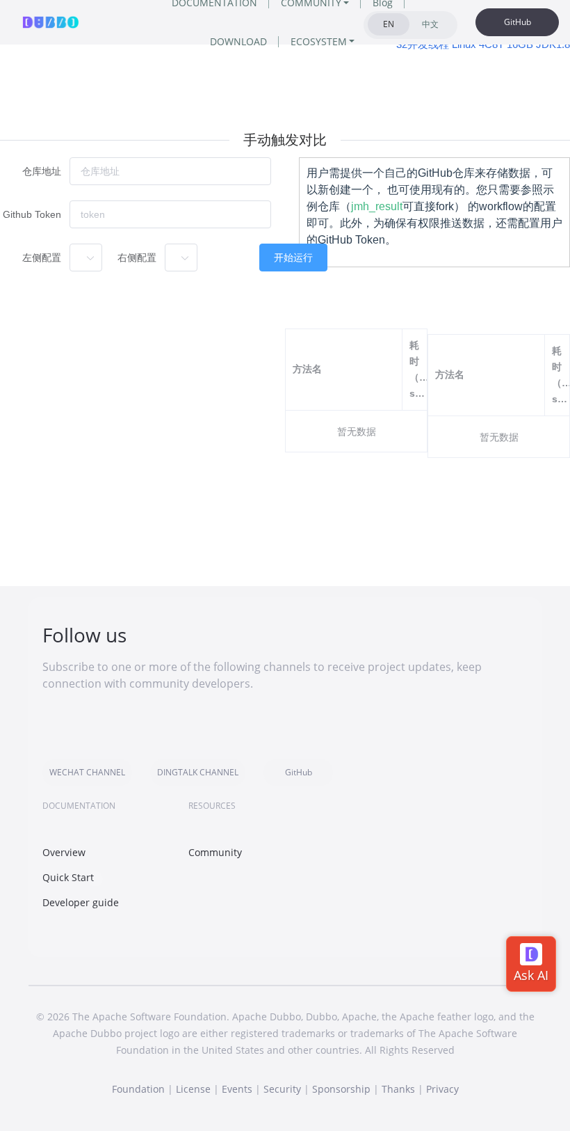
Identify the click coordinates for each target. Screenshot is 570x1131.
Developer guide (80, 902)
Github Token (32, 214)
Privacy (442, 1089)
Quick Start (68, 877)
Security (282, 1089)
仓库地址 (41, 171)
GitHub (517, 22)
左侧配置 (41, 257)
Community (215, 852)
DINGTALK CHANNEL (197, 772)
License (193, 1089)
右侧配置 (136, 257)
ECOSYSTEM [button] (319, 41)
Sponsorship (341, 1089)
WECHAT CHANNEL (87, 772)
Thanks (398, 1089)
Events (237, 1089)
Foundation (138, 1089)
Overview (64, 852)
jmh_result (376, 206)
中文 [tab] (430, 24)
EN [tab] (388, 24)
